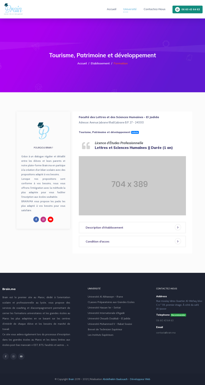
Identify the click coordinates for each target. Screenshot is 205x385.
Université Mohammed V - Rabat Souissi (110, 323)
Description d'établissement (104, 227)
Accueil (111, 9)
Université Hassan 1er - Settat (104, 307)
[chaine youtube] (50, 219)
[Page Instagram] (43, 219)
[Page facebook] (36, 219)
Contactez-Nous (154, 9)
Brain (71, 379)
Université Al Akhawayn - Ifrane (105, 296)
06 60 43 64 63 (190, 9)
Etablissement (100, 63)
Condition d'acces (97, 241)
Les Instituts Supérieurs (100, 334)
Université (130, 9)
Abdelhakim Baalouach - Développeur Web (126, 379)
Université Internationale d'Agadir (106, 313)
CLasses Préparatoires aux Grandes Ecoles (111, 302)
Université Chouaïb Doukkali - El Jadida (109, 318)
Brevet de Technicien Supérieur (105, 329)
